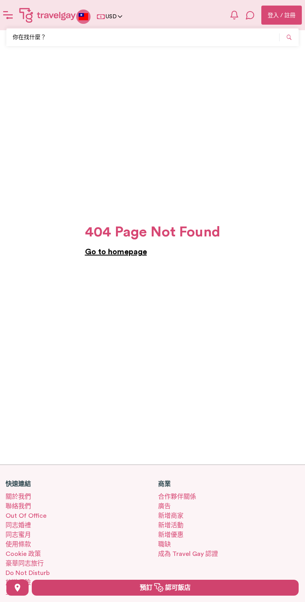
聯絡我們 (18, 506)
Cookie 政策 (23, 554)
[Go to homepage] (47, 15)
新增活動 (170, 525)
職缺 (164, 544)
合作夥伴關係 (177, 497)
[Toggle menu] (8, 15)
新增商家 (170, 516)
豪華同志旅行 (25, 563)
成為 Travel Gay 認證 (188, 554)
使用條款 (18, 544)
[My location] (17, 588)
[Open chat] (250, 15)
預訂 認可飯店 (165, 588)
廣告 (164, 506)
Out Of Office (26, 516)
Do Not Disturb (28, 573)
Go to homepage (116, 252)
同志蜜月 (18, 535)
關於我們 (18, 497)
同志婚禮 (18, 525)
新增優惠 (170, 535)
